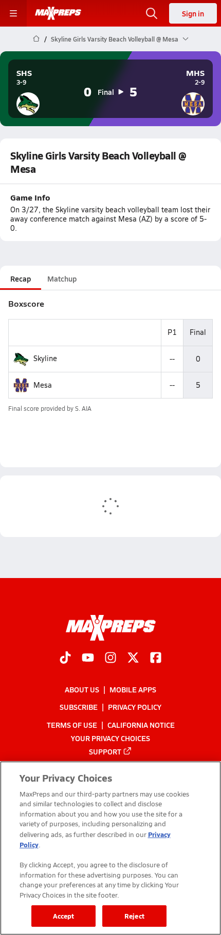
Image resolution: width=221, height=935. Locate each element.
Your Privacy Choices (110, 737)
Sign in (193, 13)
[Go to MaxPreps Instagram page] (110, 658)
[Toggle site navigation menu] (13, 13)
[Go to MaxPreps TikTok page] (65, 658)
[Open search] (151, 13)
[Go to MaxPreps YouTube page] (88, 658)
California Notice (141, 724)
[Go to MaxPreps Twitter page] (133, 658)
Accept (64, 916)
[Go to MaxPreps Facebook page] (156, 658)
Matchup (62, 278)
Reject (134, 916)
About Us (82, 689)
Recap (20, 278)
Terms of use (72, 724)
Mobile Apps (132, 689)
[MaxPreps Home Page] (36, 39)
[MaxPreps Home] (58, 13)
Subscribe (79, 707)
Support (105, 751)
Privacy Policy (134, 707)
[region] (110, 848)
